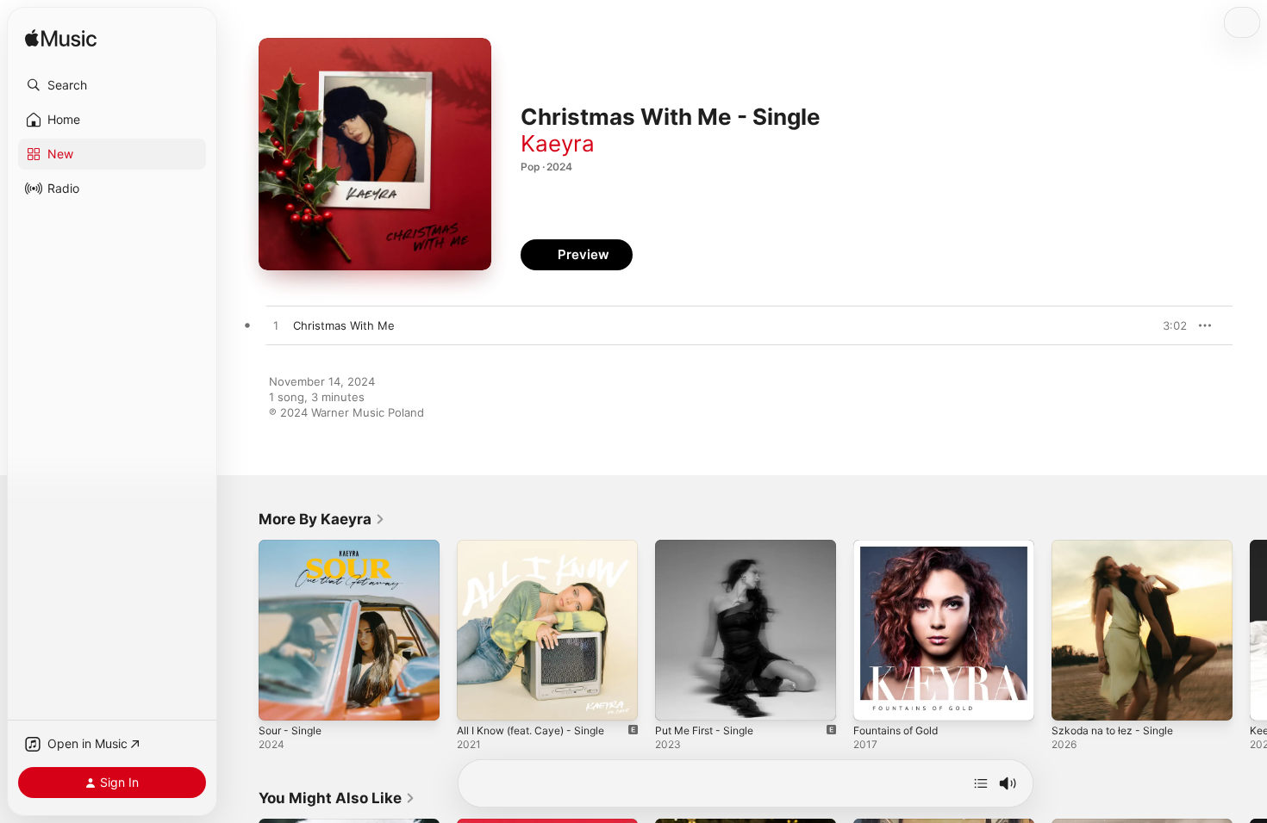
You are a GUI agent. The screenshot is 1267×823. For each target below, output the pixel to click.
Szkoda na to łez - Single (1118, 547)
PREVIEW (1168, 325)
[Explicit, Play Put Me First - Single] (677, 699)
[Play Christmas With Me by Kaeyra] (276, 326)
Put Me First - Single (710, 547)
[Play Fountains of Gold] (875, 699)
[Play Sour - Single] (280, 699)
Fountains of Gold (901, 547)
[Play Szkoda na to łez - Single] (1073, 699)
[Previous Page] (241, 630)
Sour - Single (293, 547)
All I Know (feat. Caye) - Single (539, 547)
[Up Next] (981, 783)
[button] (112, 85)
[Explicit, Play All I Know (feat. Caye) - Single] (478, 699)
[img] (61, 39)
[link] (322, 519)
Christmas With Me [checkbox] (344, 325)
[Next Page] (1250, 630)
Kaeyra (558, 143)
